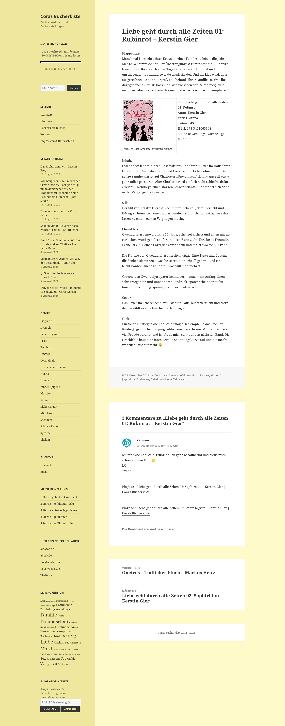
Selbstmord (76, 654)
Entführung (64, 605)
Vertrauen (66, 664)
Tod (63, 658)
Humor (44, 380)
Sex (43, 658)
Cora (157, 375)
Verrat (57, 664)
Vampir (46, 663)
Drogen (70, 601)
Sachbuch (46, 420)
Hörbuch (46, 465)
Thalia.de (46, 575)
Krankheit (60, 636)
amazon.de (47, 549)
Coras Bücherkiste (60, 16)
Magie (65, 642)
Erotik (44, 341)
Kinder (69, 631)
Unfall (71, 658)
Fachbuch (46, 347)
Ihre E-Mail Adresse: (53, 697)
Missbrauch (75, 643)
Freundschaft (54, 622)
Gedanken (73, 622)
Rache (68, 654)
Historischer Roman (53, 367)
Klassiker (46, 393)
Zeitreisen (179, 379)
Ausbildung (51, 601)
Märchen (46, 413)
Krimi (44, 400)
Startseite (46, 114)
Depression (61, 601)
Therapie (55, 658)
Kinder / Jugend (50, 387)
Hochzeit (51, 631)
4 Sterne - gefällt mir (178, 375)
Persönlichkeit (65, 649)
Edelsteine (142, 379)
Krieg (72, 636)
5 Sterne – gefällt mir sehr (56, 523)
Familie (48, 615)
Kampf (61, 631)
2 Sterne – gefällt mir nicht (57, 503)
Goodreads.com (50, 562)
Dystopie (45, 327)
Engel (52, 605)
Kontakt (45, 134)
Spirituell (46, 433)
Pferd (75, 649)
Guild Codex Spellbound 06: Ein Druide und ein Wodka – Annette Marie (60, 244)
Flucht (61, 615)
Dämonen (45, 605)
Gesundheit (47, 360)
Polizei (50, 654)
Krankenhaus (46, 636)
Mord (46, 649)
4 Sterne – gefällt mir (53, 517)
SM (48, 659)
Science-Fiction (49, 426)
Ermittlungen (63, 609)
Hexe (43, 631)
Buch (43, 472)
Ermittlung (47, 609)
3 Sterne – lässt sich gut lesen (58, 510)
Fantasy (45, 354)
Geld (53, 627)
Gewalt (75, 627)
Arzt (42, 600)
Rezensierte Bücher (52, 128)
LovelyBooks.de (50, 569)
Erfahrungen (48, 334)
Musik (55, 650)
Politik (43, 654)
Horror (44, 374)
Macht (58, 642)
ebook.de (46, 555)
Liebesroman (48, 406)
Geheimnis (45, 627)
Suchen (74, 87)
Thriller (45, 439)
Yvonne (143, 440)
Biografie (46, 321)
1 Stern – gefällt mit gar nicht (58, 497)
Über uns (46, 121)
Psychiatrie (59, 654)
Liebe (46, 641)
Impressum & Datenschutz (57, 141)
